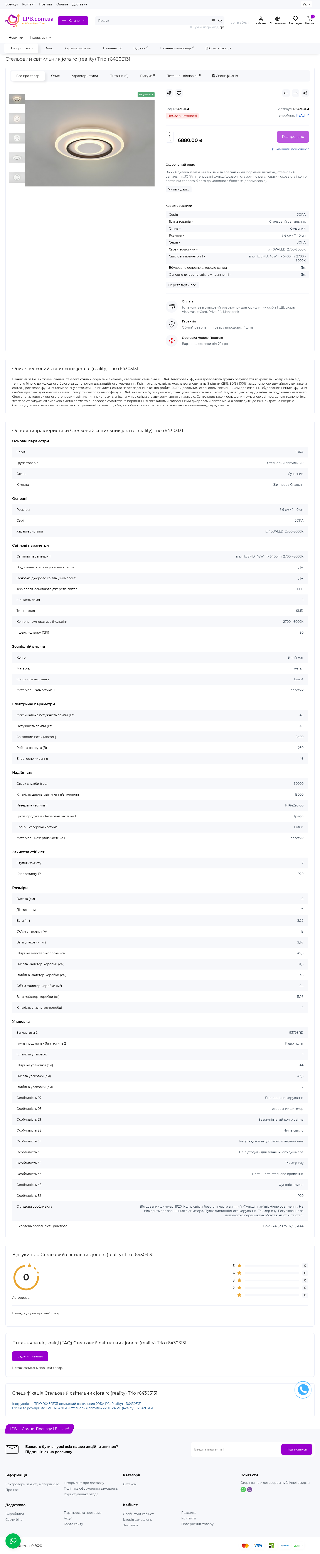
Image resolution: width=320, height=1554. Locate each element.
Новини (45, 4)
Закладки (130, 1525)
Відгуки (140, 48)
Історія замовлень (137, 1520)
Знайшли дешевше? (291, 149)
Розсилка (188, 1513)
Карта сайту (73, 1524)
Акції (68, 1518)
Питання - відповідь (177, 48)
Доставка (79, 4)
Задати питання (30, 1356)
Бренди (11, 4)
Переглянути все (182, 285)
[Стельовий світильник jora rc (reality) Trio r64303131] (90, 143)
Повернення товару (197, 1524)
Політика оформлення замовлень (91, 1489)
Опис (48, 48)
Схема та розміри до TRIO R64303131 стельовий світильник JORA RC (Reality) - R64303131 (82, 1408)
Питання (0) (112, 48)
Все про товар (21, 48)
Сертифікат (14, 1520)
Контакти (188, 1518)
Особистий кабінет (138, 1514)
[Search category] (213, 20)
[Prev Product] (286, 93)
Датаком (129, 1484)
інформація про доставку (84, 1483)
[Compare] (169, 93)
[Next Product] (295, 93)
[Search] (220, 20)
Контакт (28, 4)
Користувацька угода (81, 1494)
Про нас (12, 1490)
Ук (305, 4)
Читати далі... (178, 189)
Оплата (62, 4)
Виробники (14, 1514)
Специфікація (219, 48)
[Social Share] (305, 93)
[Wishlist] (179, 93)
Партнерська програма (82, 1513)
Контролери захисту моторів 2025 (32, 1484)
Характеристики (78, 48)
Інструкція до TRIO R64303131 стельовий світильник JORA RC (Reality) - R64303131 (76, 1404)
